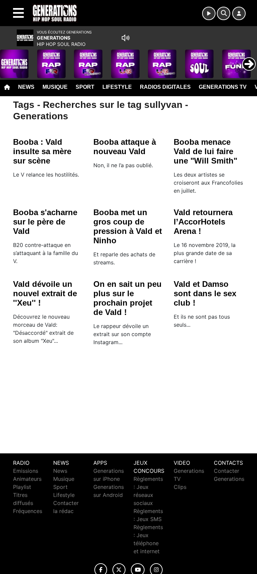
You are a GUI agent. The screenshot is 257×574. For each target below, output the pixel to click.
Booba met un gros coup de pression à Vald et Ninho (127, 226)
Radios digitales (165, 87)
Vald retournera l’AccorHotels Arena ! (203, 222)
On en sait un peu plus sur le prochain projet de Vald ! (127, 298)
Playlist (22, 487)
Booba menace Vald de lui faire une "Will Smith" (205, 151)
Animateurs (27, 478)
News (26, 87)
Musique (55, 87)
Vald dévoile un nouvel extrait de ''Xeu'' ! (45, 293)
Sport (85, 87)
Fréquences (27, 511)
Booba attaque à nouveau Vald (124, 146)
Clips (180, 487)
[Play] (8, 59)
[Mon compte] (239, 13)
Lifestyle (117, 87)
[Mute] (125, 38)
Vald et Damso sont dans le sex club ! (205, 293)
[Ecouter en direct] (209, 13)
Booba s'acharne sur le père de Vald (45, 222)
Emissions (25, 470)
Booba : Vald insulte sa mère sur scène (42, 151)
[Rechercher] (223, 13)
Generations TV (223, 87)
